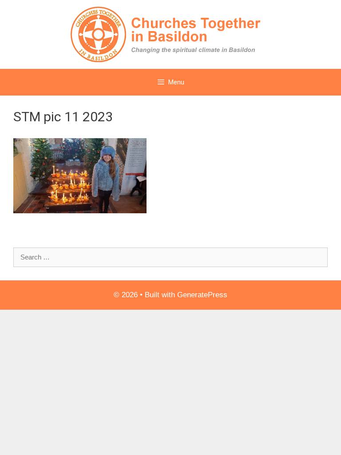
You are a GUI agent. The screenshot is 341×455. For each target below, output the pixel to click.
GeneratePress (202, 295)
